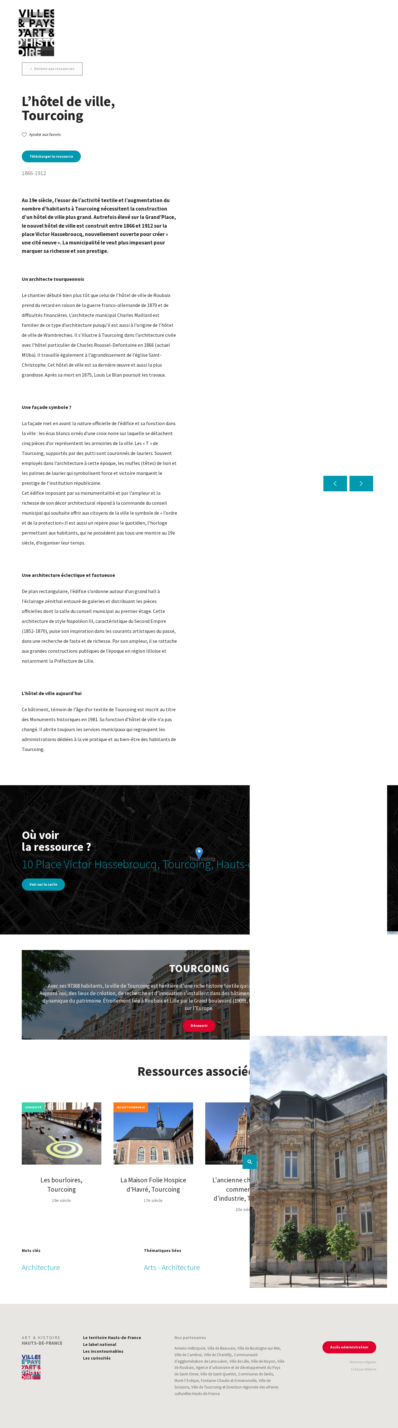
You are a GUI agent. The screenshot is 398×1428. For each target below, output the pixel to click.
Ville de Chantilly (218, 1354)
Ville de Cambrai (188, 1354)
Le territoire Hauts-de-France (112, 1337)
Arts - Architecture (172, 1267)
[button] (335, 483)
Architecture (41, 1267)
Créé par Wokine (363, 1369)
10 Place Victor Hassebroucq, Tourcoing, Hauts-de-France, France (176, 864)
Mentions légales (363, 1362)
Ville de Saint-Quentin (218, 1374)
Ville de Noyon (263, 1361)
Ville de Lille (239, 1361)
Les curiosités (97, 1358)
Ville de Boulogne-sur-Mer (258, 1348)
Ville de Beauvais (221, 1348)
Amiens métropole (189, 1348)
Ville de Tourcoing (206, 1387)
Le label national (99, 1344)
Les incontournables (103, 1351)
